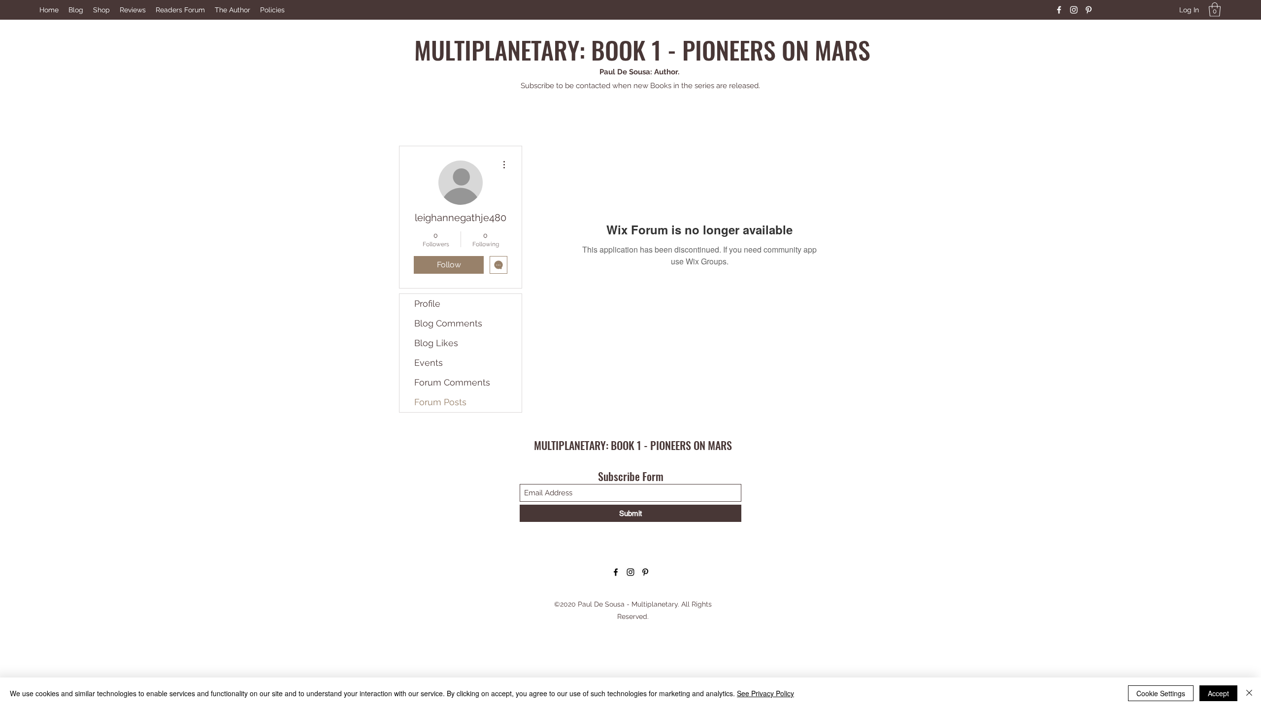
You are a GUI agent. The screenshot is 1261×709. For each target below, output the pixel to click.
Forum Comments (452, 382)
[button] (1215, 9)
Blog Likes (436, 343)
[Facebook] (1059, 10)
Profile (427, 303)
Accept (1218, 693)
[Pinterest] (1089, 10)
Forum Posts (440, 402)
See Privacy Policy (765, 693)
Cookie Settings (1160, 693)
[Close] (1249, 693)
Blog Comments (448, 323)
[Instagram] (1074, 10)
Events (428, 362)
